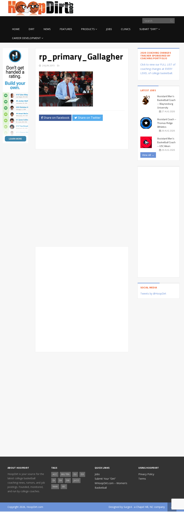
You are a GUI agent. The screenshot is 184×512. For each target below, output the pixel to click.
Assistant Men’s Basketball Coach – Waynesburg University (166, 101)
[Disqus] (82, 299)
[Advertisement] (147, 7)
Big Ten (65, 474)
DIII (67, 480)
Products (88, 29)
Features (66, 29)
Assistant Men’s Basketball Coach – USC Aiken (166, 142)
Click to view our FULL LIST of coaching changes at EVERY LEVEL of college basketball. (157, 69)
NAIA (55, 486)
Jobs (109, 29)
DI (54, 480)
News (47, 29)
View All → (148, 155)
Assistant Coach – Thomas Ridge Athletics (166, 123)
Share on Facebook (56, 118)
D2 (75, 474)
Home (16, 29)
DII (60, 480)
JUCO (76, 480)
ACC (55, 474)
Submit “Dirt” (148, 29)
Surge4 (128, 507)
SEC (64, 486)
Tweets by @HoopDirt (153, 293)
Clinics (125, 29)
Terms (142, 478)
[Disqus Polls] (81, 198)
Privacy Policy (146, 474)
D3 (82, 474)
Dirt (31, 29)
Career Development (26, 38)
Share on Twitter (89, 118)
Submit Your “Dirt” (105, 478)
